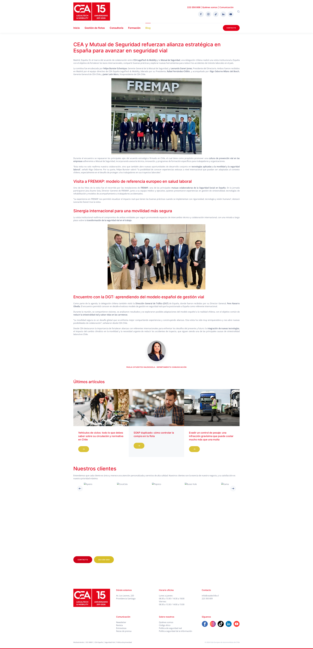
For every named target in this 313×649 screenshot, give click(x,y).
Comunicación (226, 7)
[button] (238, 11)
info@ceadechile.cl (210, 595)
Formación (134, 27)
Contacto (231, 28)
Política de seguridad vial (170, 628)
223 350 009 (193, 7)
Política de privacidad (124, 642)
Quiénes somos (209, 7)
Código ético (164, 625)
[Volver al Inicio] (91, 11)
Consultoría (116, 27)
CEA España (99, 642)
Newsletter (121, 622)
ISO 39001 (89, 642)
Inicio (76, 27)
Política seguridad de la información (175, 631)
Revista (119, 625)
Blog (148, 27)
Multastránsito (78, 642)
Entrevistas (121, 628)
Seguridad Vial (110, 642)
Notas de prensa (123, 631)
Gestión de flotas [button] (95, 27)
